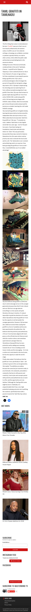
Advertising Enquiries (10, 600)
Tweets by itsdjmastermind (10, 558)
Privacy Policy (8, 605)
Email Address (6, 542)
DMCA (6, 602)
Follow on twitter (16, 561)
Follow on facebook (16, 581)
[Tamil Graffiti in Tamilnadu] (15, 31)
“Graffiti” (10, 46)
